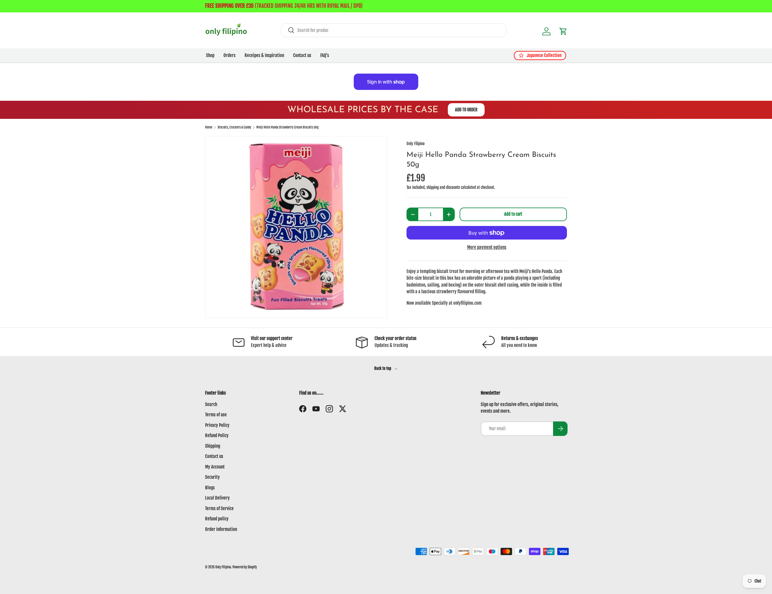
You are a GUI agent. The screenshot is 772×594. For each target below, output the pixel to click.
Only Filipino (416, 143)
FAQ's (324, 55)
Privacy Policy (217, 425)
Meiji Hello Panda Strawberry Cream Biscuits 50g (287, 127)
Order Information (221, 529)
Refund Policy (217, 435)
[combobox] (393, 30)
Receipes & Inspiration (264, 55)
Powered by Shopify (245, 567)
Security (212, 477)
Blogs (210, 488)
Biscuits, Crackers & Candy (234, 127)
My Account (215, 467)
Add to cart (513, 214)
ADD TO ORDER (466, 109)
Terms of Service (219, 508)
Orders (229, 55)
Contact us (302, 55)
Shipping (212, 446)
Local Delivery (217, 498)
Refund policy (217, 519)
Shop (210, 55)
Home (208, 127)
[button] (563, 31)
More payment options (486, 247)
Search (211, 404)
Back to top (383, 368)
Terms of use (216, 415)
